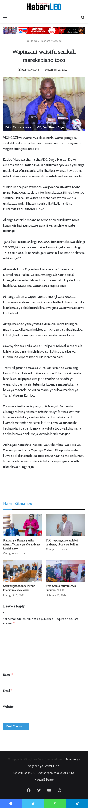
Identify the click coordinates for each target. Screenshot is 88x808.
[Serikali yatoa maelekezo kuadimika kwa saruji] (22, 571)
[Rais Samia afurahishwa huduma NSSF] (65, 571)
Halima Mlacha (30, 69)
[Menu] (5, 17)
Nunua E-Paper (44, 779)
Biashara (45, 41)
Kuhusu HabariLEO (24, 772)
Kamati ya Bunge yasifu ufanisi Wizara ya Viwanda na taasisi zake (21, 544)
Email (7, 690)
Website (8, 706)
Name (8, 674)
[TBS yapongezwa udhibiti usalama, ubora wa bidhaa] (65, 525)
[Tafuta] (83, 17)
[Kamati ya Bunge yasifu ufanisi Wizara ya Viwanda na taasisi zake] (22, 525)
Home (33, 41)
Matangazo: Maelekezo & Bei (56, 772)
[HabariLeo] (44, 6)
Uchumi (57, 41)
